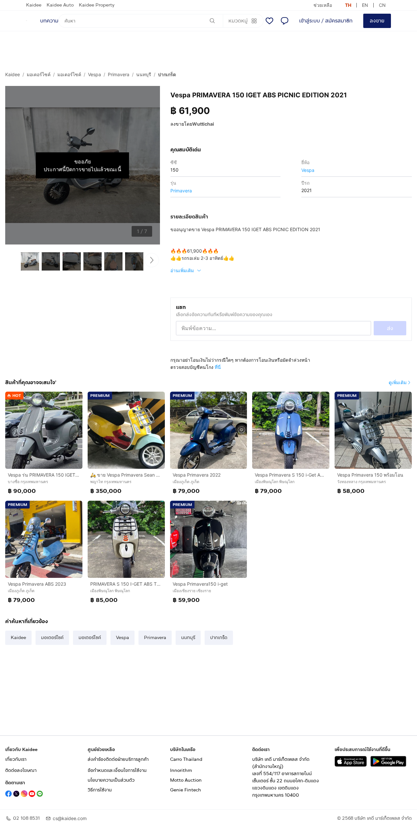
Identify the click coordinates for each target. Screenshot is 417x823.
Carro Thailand (186, 759)
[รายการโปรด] (269, 21)
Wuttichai (203, 124)
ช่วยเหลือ (322, 5)
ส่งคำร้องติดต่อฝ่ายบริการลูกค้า (118, 759)
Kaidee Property (96, 5)
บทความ (49, 20)
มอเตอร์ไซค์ (38, 74)
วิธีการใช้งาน (100, 790)
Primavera (118, 74)
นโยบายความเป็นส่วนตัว (111, 780)
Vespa (94, 74)
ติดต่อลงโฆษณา (20, 770)
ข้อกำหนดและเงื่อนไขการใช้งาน (117, 770)
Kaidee (33, 5)
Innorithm (181, 770)
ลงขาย (377, 20)
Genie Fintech (185, 790)
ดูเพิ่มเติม (398, 382)
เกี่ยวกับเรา (15, 759)
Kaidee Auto (60, 5)
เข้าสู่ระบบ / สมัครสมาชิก (325, 20)
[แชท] (284, 21)
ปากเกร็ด (167, 74)
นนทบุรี (143, 74)
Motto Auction (186, 780)
